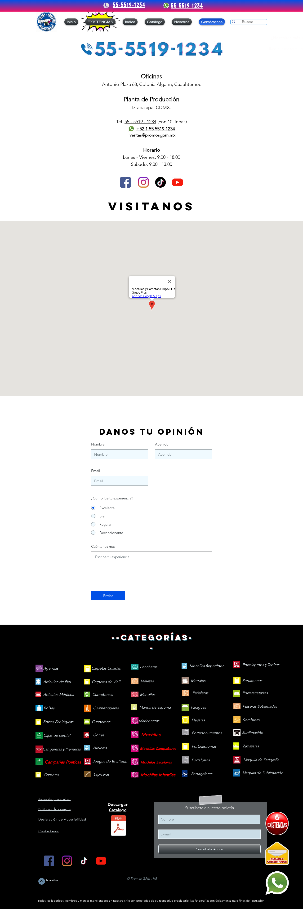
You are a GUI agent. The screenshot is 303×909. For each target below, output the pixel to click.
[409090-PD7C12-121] (277, 823)
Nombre (97, 444)
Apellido (162, 444)
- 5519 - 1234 (142, 121)
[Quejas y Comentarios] (277, 853)
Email (95, 470)
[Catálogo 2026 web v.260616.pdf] (118, 826)
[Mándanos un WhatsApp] (277, 883)
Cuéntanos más (103, 546)
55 (127, 121)
